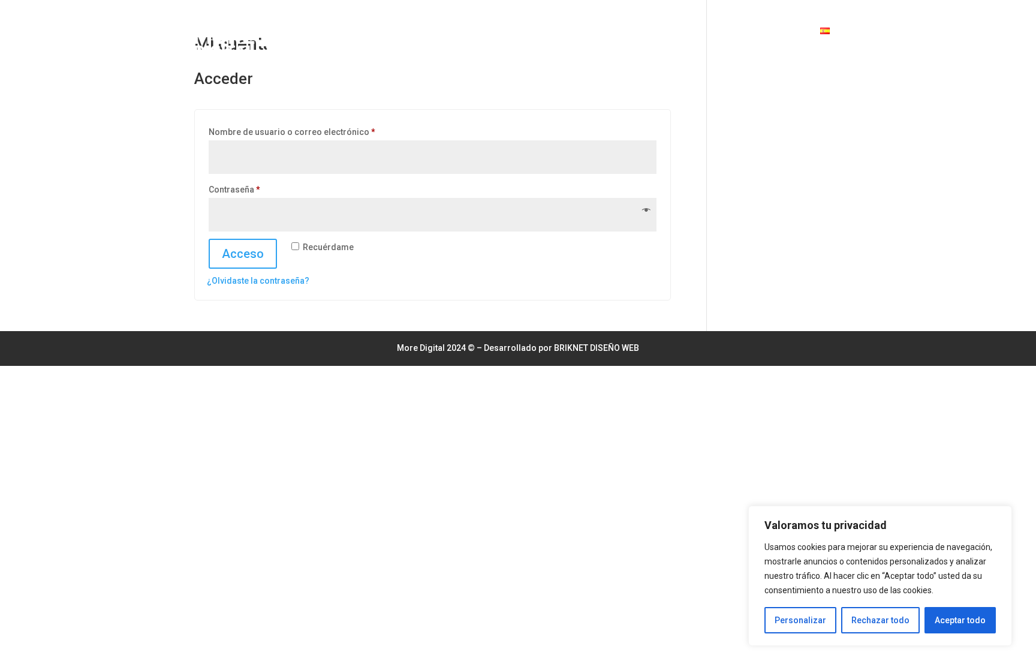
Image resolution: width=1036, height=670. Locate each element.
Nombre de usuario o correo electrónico (314, 132)
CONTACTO (785, 30)
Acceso (243, 254)
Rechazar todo (880, 620)
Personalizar (800, 620)
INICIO (738, 30)
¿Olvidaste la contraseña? (258, 281)
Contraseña (257, 189)
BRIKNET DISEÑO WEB (596, 348)
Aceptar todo (960, 620)
